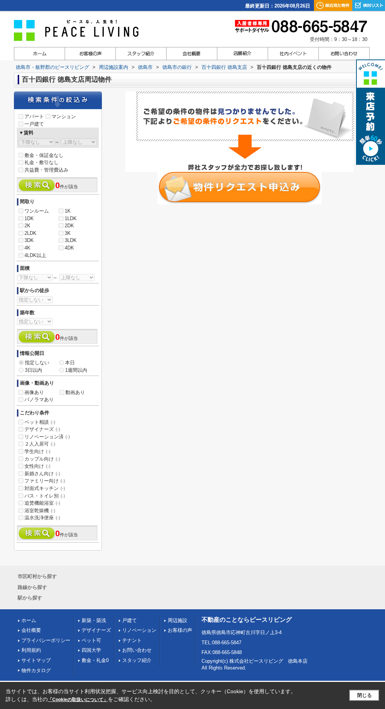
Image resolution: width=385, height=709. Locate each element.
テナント (132, 640)
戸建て (129, 620)
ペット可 (91, 640)
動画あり (75, 392)
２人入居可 (39, 444)
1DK (29, 218)
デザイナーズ (42, 429)
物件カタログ (36, 670)
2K (27, 225)
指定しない (37, 362)
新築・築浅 (94, 620)
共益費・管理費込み (46, 170)
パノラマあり (39, 399)
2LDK (30, 233)
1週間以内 (76, 370)
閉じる (364, 695)
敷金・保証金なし (44, 155)
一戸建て (34, 124)
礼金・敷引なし (41, 162)
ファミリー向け (44, 481)
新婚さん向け (42, 473)
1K (68, 211)
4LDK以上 (35, 255)
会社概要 (31, 630)
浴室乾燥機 (39, 510)
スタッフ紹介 (137, 660)
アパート (34, 116)
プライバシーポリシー (45, 640)
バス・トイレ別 (44, 496)
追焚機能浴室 (42, 503)
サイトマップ (36, 660)
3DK (29, 240)
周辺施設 (177, 620)
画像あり (34, 392)
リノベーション (139, 630)
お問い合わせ (137, 650)
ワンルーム (36, 211)
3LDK (71, 240)
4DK (69, 248)
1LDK (71, 218)
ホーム (28, 620)
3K (68, 233)
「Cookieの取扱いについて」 (78, 699)
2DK (69, 225)
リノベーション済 (47, 437)
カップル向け (42, 459)
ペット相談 (39, 422)
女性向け (37, 466)
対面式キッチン (44, 488)
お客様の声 (180, 630)
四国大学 (91, 650)
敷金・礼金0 (95, 660)
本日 (70, 362)
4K (27, 248)
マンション (64, 116)
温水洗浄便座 (42, 517)
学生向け (37, 451)
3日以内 (33, 370)
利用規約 (31, 650)
